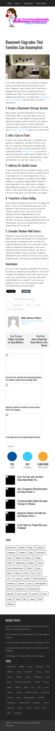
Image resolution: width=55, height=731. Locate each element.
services (34, 593)
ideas (9, 573)
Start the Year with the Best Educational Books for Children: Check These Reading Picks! (24, 378)
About (18, 3)
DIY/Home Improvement (24, 299)
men (39, 573)
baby (30, 547)
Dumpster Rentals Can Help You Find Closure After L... (31, 514)
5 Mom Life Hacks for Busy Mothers (16, 340)
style (18, 599)
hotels (29, 568)
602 (27, 464)
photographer (40, 583)
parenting (11, 583)
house (37, 568)
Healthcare (20, 562)
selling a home (28, 151)
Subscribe (43, 464)
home (37, 304)
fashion (19, 557)
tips (24, 599)
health (9, 562)
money (17, 578)
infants (18, 573)
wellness (10, 604)
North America (39, 578)
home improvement (20, 129)
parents (21, 583)
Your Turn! (41, 3)
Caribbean (11, 552)
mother (27, 578)
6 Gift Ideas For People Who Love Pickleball (32, 526)
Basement (18, 304)
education (41, 552)
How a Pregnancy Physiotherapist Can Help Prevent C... (32, 490)
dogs (31, 552)
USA (40, 599)
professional (33, 588)
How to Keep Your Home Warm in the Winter (39, 342)
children (22, 552)
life (32, 573)
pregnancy (20, 588)
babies (22, 547)
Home (9, 3)
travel (32, 599)
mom (9, 578)
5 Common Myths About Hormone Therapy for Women (32, 502)
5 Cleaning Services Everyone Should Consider (23, 437)
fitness (28, 557)
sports (9, 599)
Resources (28, 3)
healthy (31, 562)
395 (12, 464)
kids (26, 573)
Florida (37, 557)
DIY (29, 304)
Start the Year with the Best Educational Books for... (30, 478)
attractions (11, 547)
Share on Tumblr (26, 291)
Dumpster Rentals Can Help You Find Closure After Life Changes (23, 408)
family (9, 557)
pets (30, 583)
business (40, 547)
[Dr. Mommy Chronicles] (28, 26)
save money (22, 593)
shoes (44, 593)
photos (10, 588)
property (10, 593)
